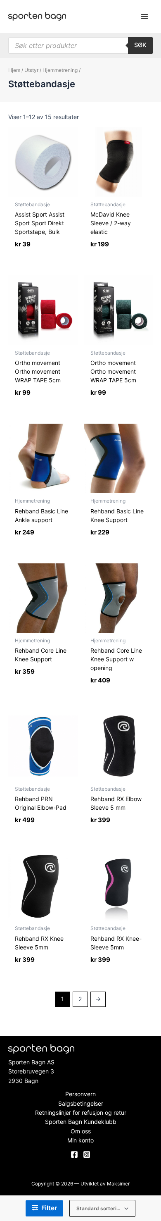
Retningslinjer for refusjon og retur (80, 1112)
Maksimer (118, 1183)
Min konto (80, 1140)
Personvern (80, 1093)
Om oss (81, 1131)
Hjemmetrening (60, 70)
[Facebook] (74, 1154)
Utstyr (31, 70)
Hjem (14, 70)
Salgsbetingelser (80, 1103)
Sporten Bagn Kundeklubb (80, 1121)
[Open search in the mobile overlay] (80, 45)
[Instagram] (86, 1154)
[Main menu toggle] (144, 16)
